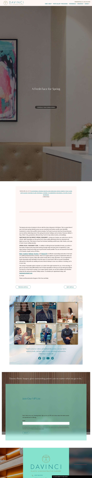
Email (24, 420)
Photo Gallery (57, 3)
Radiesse (31, 253)
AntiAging (40, 191)
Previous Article (23, 287)
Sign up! (26, 432)
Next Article (70, 287)
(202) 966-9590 (38, 475)
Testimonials (72, 3)
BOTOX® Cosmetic (61, 191)
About (49, 3)
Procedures (64, 3)
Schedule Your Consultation (46, 107)
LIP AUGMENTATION (52, 193)
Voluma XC (44, 253)
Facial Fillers (68, 191)
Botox (20, 253)
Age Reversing (34, 191)
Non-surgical (59, 193)
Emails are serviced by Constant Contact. (37, 428)
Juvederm (45, 193)
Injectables (39, 193)
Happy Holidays (23, 193)
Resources (80, 3)
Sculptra (65, 193)
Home (46, 3)
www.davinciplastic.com (25, 273)
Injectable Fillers (32, 193)
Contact (87, 3)
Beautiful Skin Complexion (49, 191)
